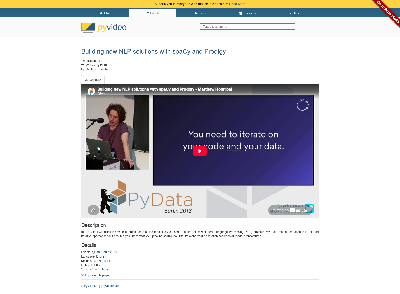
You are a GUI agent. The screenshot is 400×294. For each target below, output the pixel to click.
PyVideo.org (92, 286)
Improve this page (96, 275)
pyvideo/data (111, 286)
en (100, 61)
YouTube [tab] (95, 80)
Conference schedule (97, 269)
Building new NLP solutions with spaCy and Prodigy (153, 50)
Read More (237, 3)
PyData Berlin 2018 (104, 252)
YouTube (104, 260)
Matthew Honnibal (97, 69)
